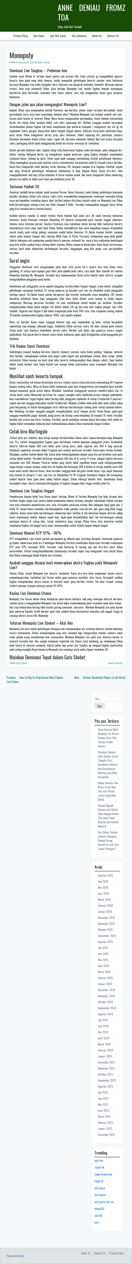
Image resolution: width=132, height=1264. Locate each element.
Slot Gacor (39, 36)
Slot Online (22, 662)
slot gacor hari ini (104, 1202)
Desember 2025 (106, 918)
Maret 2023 (104, 1117)
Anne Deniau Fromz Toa (91, 12)
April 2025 (103, 966)
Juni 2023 (103, 1098)
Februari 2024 (105, 1050)
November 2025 (106, 924)
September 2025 (107, 936)
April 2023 (103, 1110)
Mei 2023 (103, 1104)
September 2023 (107, 1080)
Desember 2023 (106, 1062)
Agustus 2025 (105, 942)
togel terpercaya (103, 1174)
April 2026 (103, 893)
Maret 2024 (104, 1044)
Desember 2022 (106, 1135)
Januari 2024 (105, 1056)
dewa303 (99, 1209)
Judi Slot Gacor (58, 36)
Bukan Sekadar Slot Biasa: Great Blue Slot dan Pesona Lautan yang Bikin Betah (108, 791)
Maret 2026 (104, 899)
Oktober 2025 (105, 930)
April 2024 (103, 1038)
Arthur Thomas (44, 62)
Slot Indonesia (79, 36)
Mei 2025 (103, 960)
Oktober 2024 (105, 1002)
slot (97, 1222)
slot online (100, 1195)
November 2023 (106, 1068)
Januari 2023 (105, 1129)
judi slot (99, 1160)
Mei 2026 (103, 887)
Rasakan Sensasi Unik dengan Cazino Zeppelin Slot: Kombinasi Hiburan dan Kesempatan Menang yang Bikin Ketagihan (108, 764)
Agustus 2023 (105, 1086)
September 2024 (107, 1008)
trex (21, 1256)
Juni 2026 (103, 881)
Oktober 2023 (105, 1074)
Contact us (113, 36)
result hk (99, 1167)
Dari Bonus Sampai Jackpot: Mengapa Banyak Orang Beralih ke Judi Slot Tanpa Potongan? (108, 840)
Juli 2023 (103, 1092)
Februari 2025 (105, 978)
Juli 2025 (103, 948)
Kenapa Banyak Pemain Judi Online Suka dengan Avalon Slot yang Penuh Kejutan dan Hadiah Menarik (108, 815)
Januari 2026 (105, 912)
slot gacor (100, 1188)
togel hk (99, 1181)
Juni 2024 (103, 1026)
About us (97, 36)
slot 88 (98, 1216)
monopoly (118, 662)
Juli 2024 (103, 1020)
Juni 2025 (103, 954)
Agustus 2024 (105, 1014)
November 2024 (106, 996)
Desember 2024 (106, 990)
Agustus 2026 (105, 875)
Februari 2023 (105, 1123)
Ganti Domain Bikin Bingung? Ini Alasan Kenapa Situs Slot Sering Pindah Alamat (108, 738)
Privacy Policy (20, 36)
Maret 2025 (104, 972)
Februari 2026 (105, 906)
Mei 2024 (103, 1032)
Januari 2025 (105, 984)
